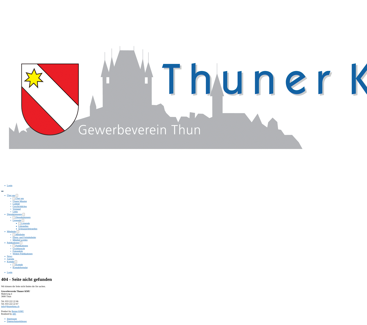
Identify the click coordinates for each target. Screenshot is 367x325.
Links (15, 211)
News (9, 256)
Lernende (17, 220)
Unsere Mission (20, 201)
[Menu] (2, 191)
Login (9, 185)
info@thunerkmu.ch (10, 306)
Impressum (12, 319)
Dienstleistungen (14, 214)
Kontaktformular (20, 267)
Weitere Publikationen (23, 253)
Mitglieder (11, 231)
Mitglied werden (20, 240)
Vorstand (17, 209)
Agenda (10, 259)
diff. (14, 314)
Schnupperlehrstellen (27, 229)
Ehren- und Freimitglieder (24, 237)
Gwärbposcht (19, 248)
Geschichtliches (20, 206)
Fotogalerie (18, 251)
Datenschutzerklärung (17, 321)
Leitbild (16, 204)
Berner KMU (18, 311)
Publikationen (13, 242)
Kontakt (10, 261)
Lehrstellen (23, 226)
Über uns (11, 195)
